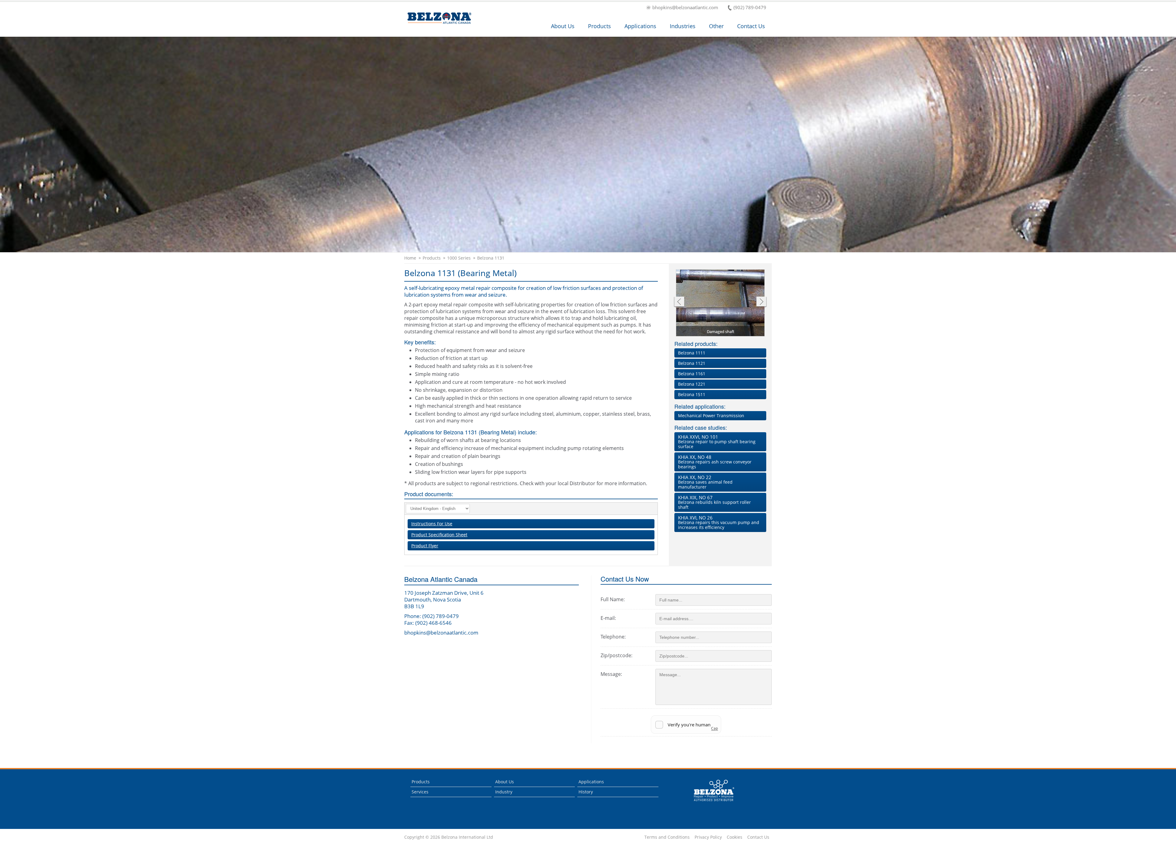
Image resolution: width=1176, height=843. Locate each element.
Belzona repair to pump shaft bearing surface (717, 441)
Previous (678, 302)
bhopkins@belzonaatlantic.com (685, 7)
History (586, 792)
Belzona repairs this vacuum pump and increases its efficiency (718, 522)
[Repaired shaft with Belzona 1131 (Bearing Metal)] (720, 303)
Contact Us (751, 26)
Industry (503, 792)
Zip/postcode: (616, 655)
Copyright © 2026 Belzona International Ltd (448, 837)
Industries (682, 26)
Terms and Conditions (667, 837)
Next (761, 302)
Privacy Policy (708, 837)
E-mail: (608, 618)
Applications (640, 26)
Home (410, 258)
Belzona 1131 (490, 258)
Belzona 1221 (691, 384)
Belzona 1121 (691, 363)
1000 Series (459, 258)
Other (716, 26)
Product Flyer (424, 546)
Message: (611, 674)
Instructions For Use (431, 523)
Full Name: (613, 599)
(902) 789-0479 (749, 7)
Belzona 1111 (691, 353)
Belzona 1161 (691, 374)
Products (599, 26)
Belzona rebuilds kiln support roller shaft (714, 502)
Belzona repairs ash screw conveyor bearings (715, 462)
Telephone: (613, 636)
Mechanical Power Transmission (711, 415)
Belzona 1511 (691, 394)
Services (420, 792)
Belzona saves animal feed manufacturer (705, 482)
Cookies (734, 837)
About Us (563, 26)
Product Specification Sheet (439, 535)
